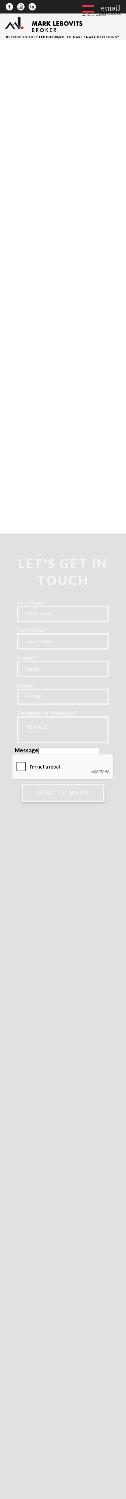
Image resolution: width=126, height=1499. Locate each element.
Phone (25, 685)
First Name (33, 602)
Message (26, 750)
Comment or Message (47, 713)
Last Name (32, 630)
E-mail (26, 658)
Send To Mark (63, 793)
